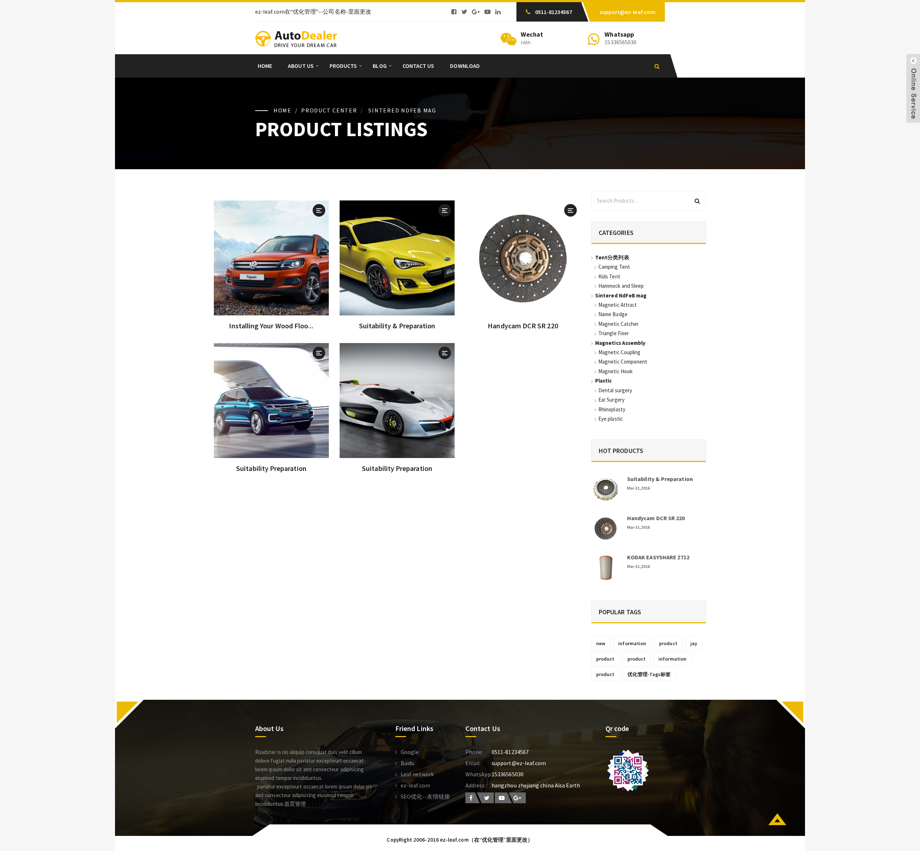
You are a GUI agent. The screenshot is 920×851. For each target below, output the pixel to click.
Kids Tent (609, 276)
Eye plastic (610, 418)
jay (693, 643)
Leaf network (417, 774)
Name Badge (612, 314)
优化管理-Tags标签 (649, 674)
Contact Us (418, 65)
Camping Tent (614, 266)
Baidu (407, 763)
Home (265, 65)
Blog (379, 65)
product (668, 643)
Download (465, 65)
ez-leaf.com (415, 785)
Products (343, 65)
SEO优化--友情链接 (425, 796)
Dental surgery (615, 390)
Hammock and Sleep (621, 285)
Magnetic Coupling (619, 352)
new (600, 643)
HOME (282, 110)
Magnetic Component (622, 361)
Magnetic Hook (615, 371)
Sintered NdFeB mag (402, 110)
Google (410, 751)
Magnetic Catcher (618, 323)
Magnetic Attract (617, 304)
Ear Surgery (611, 399)
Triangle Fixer (613, 333)
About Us (301, 65)
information (632, 643)
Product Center (329, 110)
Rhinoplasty (611, 409)
